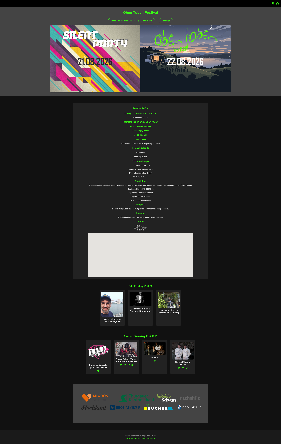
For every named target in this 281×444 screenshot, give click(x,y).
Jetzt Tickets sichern (121, 21)
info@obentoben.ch (133, 438)
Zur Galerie (146, 21)
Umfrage (166, 21)
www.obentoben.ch (148, 438)
